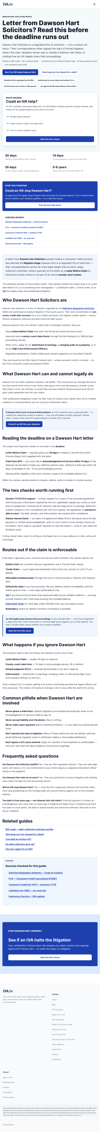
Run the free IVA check (50, 205)
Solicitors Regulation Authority (78, 308)
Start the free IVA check (19, 631)
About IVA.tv (57, 1049)
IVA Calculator (57, 1010)
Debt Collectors (58, 1044)
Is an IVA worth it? (59, 1034)
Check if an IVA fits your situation (24, 424)
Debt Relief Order (15, 604)
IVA (4, 291)
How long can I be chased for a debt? (59, 72)
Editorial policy (9, 1082)
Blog (53, 1005)
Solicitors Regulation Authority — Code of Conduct (36, 873)
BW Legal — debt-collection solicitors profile (29, 829)
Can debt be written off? (18, 839)
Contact (55, 1054)
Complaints (56, 1059)
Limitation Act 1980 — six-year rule (27, 890)
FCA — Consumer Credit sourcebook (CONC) (33, 878)
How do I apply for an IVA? (19, 849)
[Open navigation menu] (94, 4)
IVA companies (58, 1020)
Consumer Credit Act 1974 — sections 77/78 (32, 884)
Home (54, 1000)
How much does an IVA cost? (63, 1039)
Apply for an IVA (58, 1015)
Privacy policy (8, 1097)
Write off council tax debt (62, 1025)
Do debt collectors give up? (20, 844)
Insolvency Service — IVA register (27, 896)
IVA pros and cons (59, 1030)
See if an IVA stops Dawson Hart (20, 72)
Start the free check (50, 139)
